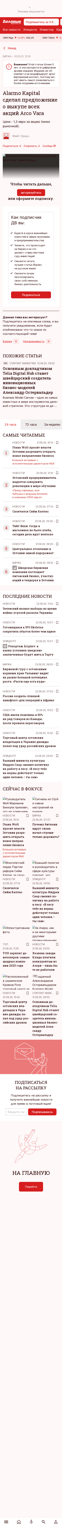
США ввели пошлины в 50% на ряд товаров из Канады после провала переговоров (23, 719)
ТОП (5, 944)
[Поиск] (43, 1522)
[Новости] (19, 1522)
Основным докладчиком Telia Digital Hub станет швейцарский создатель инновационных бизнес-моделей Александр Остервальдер (28, 380)
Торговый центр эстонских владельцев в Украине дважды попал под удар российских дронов (29, 742)
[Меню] (6, 1522)
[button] (16, 1111)
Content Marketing (23, 363)
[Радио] (31, 1522)
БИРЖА (7, 56)
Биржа (7, 341)
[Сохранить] (57, 443)
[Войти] (55, 1522)
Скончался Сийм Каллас (30, 511)
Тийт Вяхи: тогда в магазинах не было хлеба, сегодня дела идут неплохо (32, 530)
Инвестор (47, 29)
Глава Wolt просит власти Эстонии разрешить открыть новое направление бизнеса (33, 451)
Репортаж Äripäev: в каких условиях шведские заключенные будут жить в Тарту (28, 650)
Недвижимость (33, 341)
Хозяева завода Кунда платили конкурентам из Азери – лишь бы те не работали (45, 961)
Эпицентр (30, 29)
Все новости (11, 29)
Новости (18, 442)
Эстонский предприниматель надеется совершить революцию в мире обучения (34, 482)
